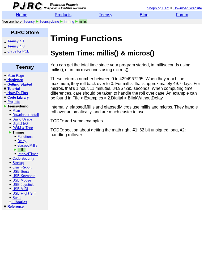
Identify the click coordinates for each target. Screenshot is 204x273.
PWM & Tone (22, 128)
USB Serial (20, 172)
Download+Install (25, 115)
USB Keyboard (23, 176)
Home (21, 15)
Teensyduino (49, 21)
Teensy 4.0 (15, 46)
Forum (182, 15)
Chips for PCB (18, 51)
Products (63, 15)
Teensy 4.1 (15, 41)
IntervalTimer (28, 154)
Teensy (105, 15)
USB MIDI (20, 189)
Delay (22, 141)
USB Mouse (21, 180)
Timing (69, 21)
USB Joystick (23, 185)
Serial (16, 198)
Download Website (187, 8)
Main (16, 111)
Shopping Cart (158, 8)
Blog (144, 15)
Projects (13, 102)
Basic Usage (22, 119)
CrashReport (22, 167)
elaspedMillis (27, 145)
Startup (18, 163)
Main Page (15, 76)
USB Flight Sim (24, 193)
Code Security (23, 158)
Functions (25, 137)
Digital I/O (20, 124)
